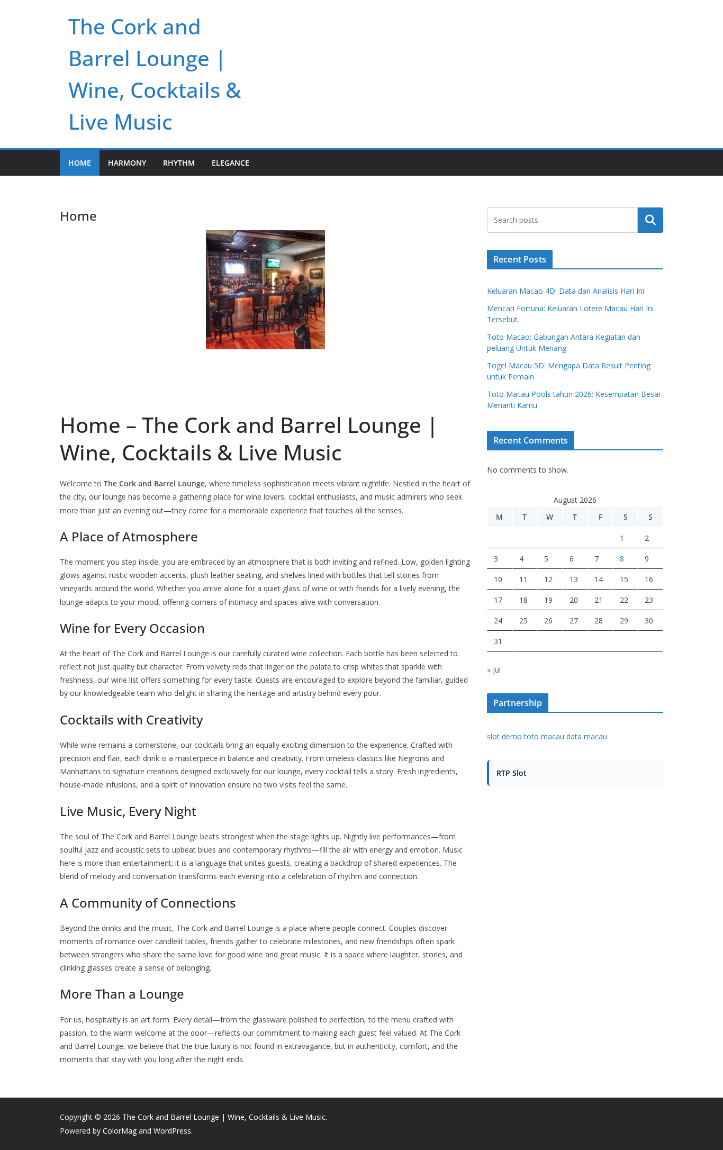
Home (79, 163)
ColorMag (120, 1131)
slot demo (504, 736)
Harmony (127, 163)
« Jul (494, 670)
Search (650, 220)
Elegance (230, 163)
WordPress (172, 1131)
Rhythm (179, 163)
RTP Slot (511, 773)
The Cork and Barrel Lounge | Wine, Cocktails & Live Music (224, 1117)
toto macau (544, 736)
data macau (586, 736)
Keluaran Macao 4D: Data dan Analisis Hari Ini (565, 291)
